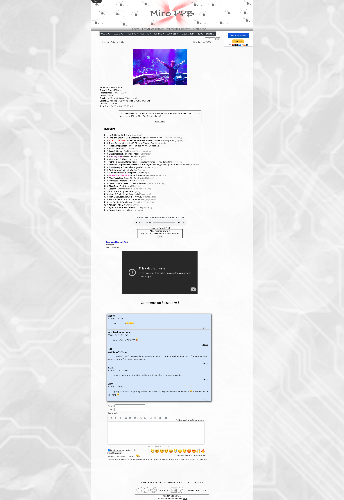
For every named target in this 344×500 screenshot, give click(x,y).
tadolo (111, 315)
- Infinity (128, 170)
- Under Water (145, 137)
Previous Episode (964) (112, 42)
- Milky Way (124, 204)
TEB (110, 348)
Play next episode (171, 233)
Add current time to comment (190, 420)
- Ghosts (127, 180)
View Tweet (160, 121)
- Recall (126, 210)
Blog (164, 482)
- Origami (136, 167)
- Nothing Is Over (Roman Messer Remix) (154, 164)
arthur (111, 367)
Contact (187, 482)
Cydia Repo (199, 29)
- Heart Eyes (128, 156)
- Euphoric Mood (131, 153)
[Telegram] (139, 492)
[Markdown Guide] (166, 418)
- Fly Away (132, 196)
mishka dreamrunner (119, 332)
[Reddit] (153, 492)
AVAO (190, 113)
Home (135, 29)
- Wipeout (129, 172)
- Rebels (124, 191)
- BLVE (127, 159)
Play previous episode (150, 233)
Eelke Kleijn (163, 113)
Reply (205, 328)
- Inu (121, 148)
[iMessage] (181, 492)
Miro (110, 383)
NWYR (197, 113)
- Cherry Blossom (130, 188)
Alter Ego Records (146, 116)
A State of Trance (153, 29)
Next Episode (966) (202, 42)
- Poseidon (133, 202)
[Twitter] (146, 492)
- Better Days (137, 175)
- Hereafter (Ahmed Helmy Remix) (145, 161)
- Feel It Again (131, 151)
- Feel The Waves (136, 183)
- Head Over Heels (130, 194)
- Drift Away (125, 135)
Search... (210, 33)
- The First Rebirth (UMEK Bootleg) (134, 145)
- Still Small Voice (131, 178)
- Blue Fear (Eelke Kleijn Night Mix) (146, 140)
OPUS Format (112, 247)
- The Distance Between (133, 199)
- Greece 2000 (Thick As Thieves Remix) (137, 143)
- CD (130, 207)
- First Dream (126, 186)
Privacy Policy (197, 482)
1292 (200, 33)
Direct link (111, 244)
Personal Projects (178, 29)
